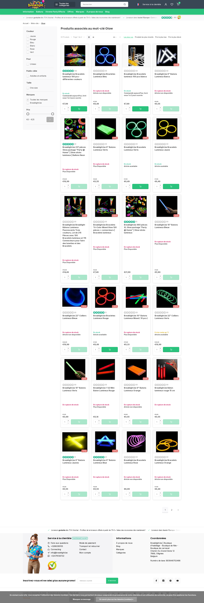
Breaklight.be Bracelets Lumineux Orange (166, 461)
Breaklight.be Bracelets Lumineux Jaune (166, 148)
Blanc (32, 46)
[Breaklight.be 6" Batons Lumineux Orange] (136, 369)
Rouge (33, 39)
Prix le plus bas (161, 37)
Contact (82, 549)
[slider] (28, 114)
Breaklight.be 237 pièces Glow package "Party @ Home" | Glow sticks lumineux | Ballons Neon (74, 151)
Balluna (39, 12)
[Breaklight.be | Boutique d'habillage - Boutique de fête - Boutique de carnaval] (37, 4)
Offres (70, 12)
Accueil (25, 23)
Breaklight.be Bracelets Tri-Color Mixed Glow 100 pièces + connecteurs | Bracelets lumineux (105, 229)
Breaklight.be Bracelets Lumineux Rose (135, 461)
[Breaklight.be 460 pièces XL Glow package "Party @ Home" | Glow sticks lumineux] (136, 206)
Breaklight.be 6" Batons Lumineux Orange (135, 389)
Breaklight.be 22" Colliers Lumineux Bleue (74, 316)
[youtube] (178, 581)
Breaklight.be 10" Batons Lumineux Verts (74, 389)
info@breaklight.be (59, 552)
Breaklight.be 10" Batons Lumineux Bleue (166, 226)
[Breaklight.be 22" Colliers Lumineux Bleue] (75, 297)
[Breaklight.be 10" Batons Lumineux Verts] (75, 369)
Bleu (32, 42)
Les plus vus (128, 37)
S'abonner (112, 580)
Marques (80, 12)
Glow (43, 23)
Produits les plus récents (144, 37)
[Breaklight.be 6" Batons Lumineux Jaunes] (75, 442)
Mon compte (85, 552)
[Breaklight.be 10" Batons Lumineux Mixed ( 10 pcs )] (136, 297)
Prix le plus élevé (174, 37)
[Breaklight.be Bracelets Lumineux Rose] (136, 442)
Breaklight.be (36, 103)
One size (34, 88)
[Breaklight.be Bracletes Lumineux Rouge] (105, 297)
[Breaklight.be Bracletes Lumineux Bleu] (105, 55)
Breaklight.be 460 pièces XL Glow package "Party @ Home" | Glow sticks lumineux (135, 229)
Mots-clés (35, 23)
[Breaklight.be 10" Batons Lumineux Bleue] (167, 206)
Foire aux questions (59, 543)
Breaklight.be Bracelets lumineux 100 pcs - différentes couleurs (74, 76)
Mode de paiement (87, 543)
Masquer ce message (82, 599)
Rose (32, 49)
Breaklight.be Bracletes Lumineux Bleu (104, 75)
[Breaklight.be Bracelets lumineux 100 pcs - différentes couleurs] (75, 55)
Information (28, 12)
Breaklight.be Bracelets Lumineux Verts (135, 148)
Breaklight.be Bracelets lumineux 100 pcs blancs (135, 75)
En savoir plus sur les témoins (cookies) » (116, 599)
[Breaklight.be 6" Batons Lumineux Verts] (105, 129)
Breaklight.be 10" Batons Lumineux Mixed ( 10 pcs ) (136, 316)
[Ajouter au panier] (79, 108)
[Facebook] (156, 581)
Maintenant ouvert (80, 538)
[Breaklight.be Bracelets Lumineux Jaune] (167, 129)
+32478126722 (57, 556)
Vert (32, 52)
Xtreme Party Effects (55, 12)
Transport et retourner (89, 546)
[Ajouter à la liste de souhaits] (85, 47)
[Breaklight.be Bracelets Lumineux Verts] (136, 129)
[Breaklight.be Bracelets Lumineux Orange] (167, 442)
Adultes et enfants (38, 76)
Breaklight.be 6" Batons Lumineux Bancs (166, 75)
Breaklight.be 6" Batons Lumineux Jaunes (74, 461)
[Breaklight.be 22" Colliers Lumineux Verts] (167, 297)
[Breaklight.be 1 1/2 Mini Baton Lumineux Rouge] (105, 369)
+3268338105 (57, 546)
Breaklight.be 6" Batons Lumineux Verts (104, 148)
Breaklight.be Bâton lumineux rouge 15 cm (165, 389)
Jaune (33, 36)
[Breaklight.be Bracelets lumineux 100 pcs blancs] (136, 55)
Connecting (56, 549)
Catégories (121, 552)
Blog (107, 12)
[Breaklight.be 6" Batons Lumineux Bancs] (167, 55)
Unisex (33, 64)
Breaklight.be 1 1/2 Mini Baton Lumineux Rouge (104, 389)
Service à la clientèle (151, 4)
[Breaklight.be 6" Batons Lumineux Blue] (105, 442)
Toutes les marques (39, 99)
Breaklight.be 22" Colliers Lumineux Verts (166, 316)
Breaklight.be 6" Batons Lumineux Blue (104, 461)
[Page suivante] (178, 510)
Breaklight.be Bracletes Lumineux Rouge (104, 316)
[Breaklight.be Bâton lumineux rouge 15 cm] (167, 369)
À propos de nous (95, 12)
